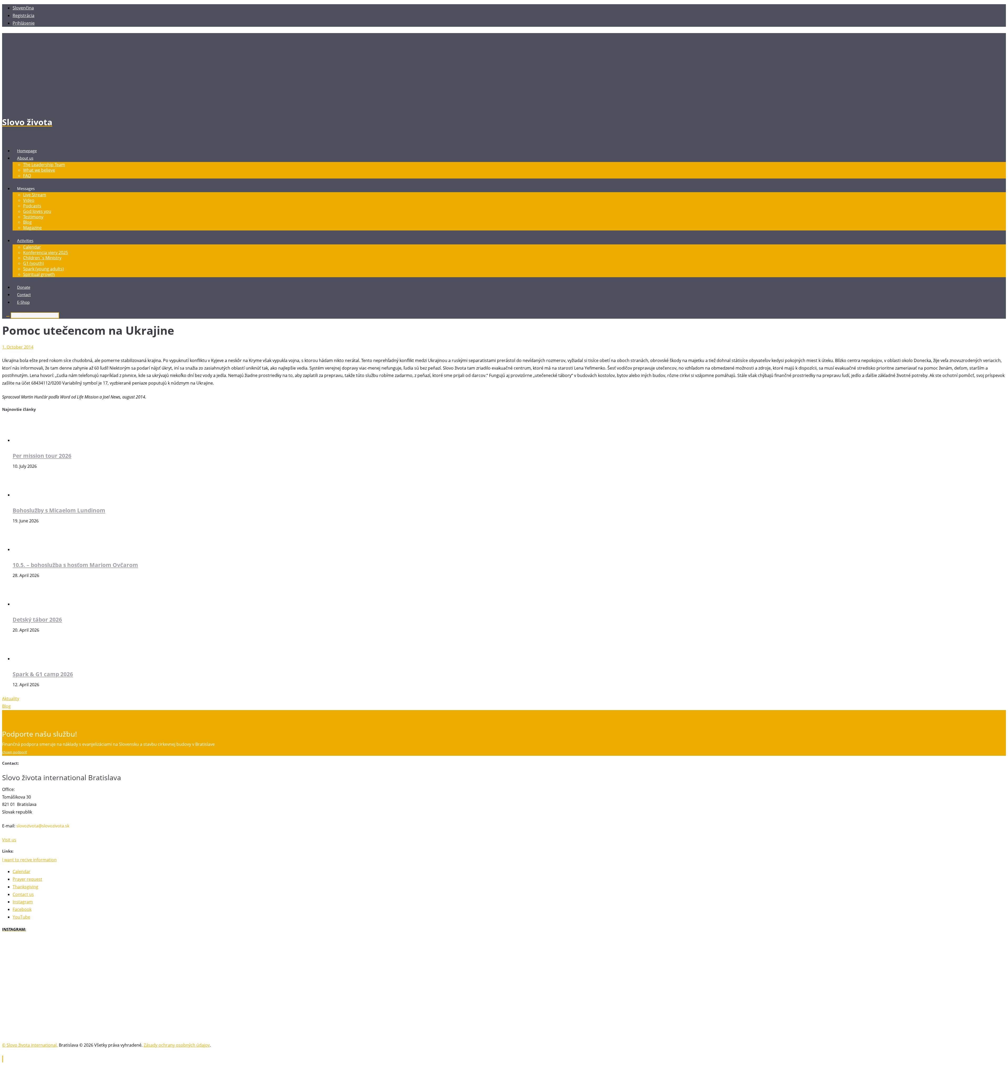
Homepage (27, 150)
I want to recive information (29, 860)
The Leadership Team (44, 164)
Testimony (33, 217)
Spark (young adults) (43, 269)
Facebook (22, 909)
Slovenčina (23, 8)
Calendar (32, 247)
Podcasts (32, 206)
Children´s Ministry (42, 258)
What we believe (39, 170)
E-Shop (23, 302)
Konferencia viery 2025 (45, 252)
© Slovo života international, (30, 1045)
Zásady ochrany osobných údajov (177, 1045)
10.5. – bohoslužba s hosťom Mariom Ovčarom (75, 565)
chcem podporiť (14, 752)
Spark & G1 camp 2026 (43, 674)
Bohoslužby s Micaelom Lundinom (59, 510)
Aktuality (10, 698)
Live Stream (34, 195)
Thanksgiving (25, 887)
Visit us (9, 840)
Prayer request (27, 879)
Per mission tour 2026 (42, 455)
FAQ (27, 176)
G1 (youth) (33, 263)
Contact (24, 294)
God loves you (37, 211)
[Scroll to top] (2, 1059)
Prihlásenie (24, 23)
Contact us (23, 894)
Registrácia (23, 15)
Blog (27, 222)
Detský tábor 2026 (37, 619)
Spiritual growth (39, 274)
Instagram (23, 902)
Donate (23, 287)
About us (25, 158)
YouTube (21, 917)
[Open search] (7, 316)
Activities (25, 240)
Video (28, 200)
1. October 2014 (17, 347)
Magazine (32, 227)
